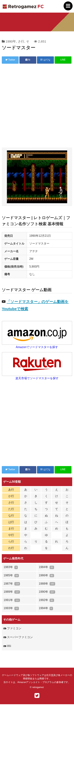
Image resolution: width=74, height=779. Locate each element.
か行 (11, 496)
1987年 (11, 583)
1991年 (11, 600)
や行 (11, 535)
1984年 (46, 567)
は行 (11, 522)
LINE (63, 59)
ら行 (11, 541)
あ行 (11, 489)
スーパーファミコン (19, 637)
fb (28, 59)
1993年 (11, 608)
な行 (11, 515)
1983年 (10, 567)
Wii (8, 645)
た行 (11, 509)
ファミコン (13, 628)
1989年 (11, 591)
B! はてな (45, 59)
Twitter (11, 59)
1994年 (45, 608)
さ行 (21, 41)
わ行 (11, 547)
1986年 (46, 575)
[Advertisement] (37, 106)
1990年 (11, 41)
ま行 (11, 528)
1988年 (46, 583)
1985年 (11, 575)
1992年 (46, 600)
